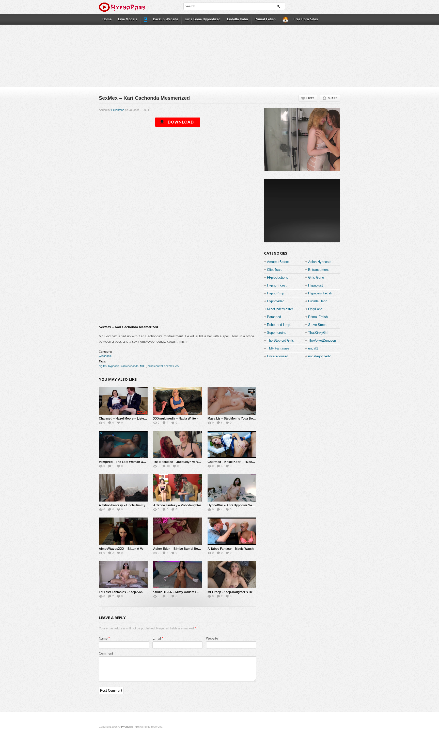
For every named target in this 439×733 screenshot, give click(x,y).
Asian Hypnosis (319, 262)
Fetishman (117, 109)
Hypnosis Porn (130, 726)
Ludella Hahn (237, 19)
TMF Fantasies (278, 348)
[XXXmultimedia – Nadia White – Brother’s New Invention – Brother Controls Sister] (177, 401)
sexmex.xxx (171, 366)
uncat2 (313, 348)
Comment (106, 653)
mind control (155, 366)
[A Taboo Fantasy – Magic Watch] (232, 531)
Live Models (127, 19)
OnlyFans (315, 309)
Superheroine (276, 333)
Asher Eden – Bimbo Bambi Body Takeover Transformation (196, 549)
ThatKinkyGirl (318, 333)
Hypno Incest (277, 285)
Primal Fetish (265, 19)
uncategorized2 (319, 356)
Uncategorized (277, 356)
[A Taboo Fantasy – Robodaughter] (177, 488)
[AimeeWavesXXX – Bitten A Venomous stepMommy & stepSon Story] (123, 531)
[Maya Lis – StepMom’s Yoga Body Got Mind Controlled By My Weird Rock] (232, 401)
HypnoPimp (275, 293)
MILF (143, 366)
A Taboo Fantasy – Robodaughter (177, 505)
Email (156, 638)
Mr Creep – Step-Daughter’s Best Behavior (239, 592)
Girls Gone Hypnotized (203, 19)
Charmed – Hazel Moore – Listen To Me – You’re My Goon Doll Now (146, 418)
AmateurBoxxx (278, 262)
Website (212, 638)
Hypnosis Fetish (320, 293)
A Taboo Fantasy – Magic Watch (231, 549)
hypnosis (113, 366)
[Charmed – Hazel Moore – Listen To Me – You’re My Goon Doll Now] (123, 401)
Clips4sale (105, 355)
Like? (310, 98)
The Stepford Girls (280, 340)
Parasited (274, 317)
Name (103, 638)
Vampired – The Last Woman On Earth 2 (127, 462)
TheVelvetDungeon (322, 340)
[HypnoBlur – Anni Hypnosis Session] (232, 488)
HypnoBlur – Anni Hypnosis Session (234, 505)
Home (107, 19)
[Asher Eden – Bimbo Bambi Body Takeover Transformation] (177, 531)
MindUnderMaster (280, 309)
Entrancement (318, 270)
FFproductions (277, 277)
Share (332, 98)
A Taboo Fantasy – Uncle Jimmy (122, 505)
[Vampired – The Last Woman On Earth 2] (123, 444)
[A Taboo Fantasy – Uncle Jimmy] (123, 488)
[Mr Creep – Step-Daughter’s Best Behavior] (232, 575)
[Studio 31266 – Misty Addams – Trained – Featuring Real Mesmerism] (177, 575)
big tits (103, 366)
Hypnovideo (275, 301)
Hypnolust (315, 285)
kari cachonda (129, 366)
